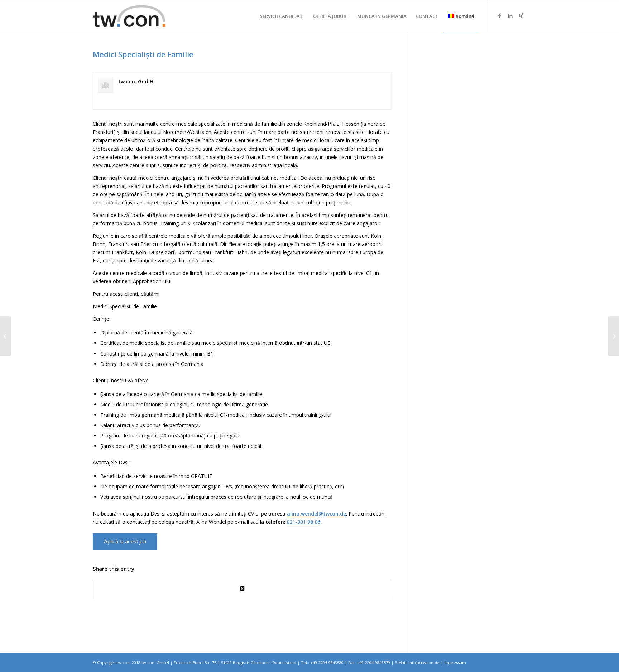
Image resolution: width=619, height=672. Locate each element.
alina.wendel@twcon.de (316, 513)
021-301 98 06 (303, 521)
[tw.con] (129, 16)
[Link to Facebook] (499, 15)
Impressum (455, 662)
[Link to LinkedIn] (510, 15)
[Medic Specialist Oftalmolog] (5, 336)
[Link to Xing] (520, 15)
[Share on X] (242, 588)
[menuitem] (281, 16)
